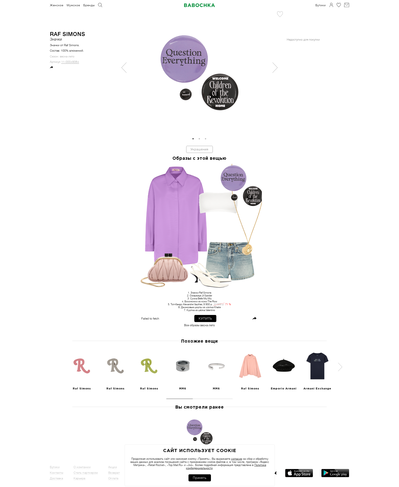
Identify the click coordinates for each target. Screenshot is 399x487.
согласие (236, 458)
